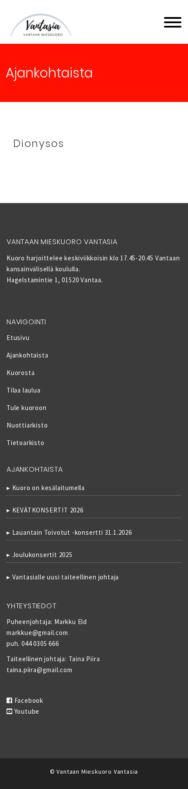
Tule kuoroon (27, 407)
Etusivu (18, 337)
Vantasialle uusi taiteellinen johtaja (65, 577)
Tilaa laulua (24, 390)
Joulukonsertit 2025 (42, 555)
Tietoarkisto (26, 442)
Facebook (28, 700)
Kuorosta (21, 372)
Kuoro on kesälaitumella (48, 488)
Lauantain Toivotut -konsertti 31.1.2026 (72, 532)
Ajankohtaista (27, 355)
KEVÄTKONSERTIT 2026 (48, 510)
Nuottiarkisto (27, 425)
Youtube (26, 711)
